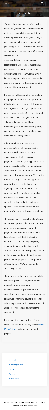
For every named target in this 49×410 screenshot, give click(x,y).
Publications (14, 379)
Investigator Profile (16, 365)
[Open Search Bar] (42, 3)
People (11, 369)
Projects (12, 374)
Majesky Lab (11, 360)
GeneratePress (31, 406)
